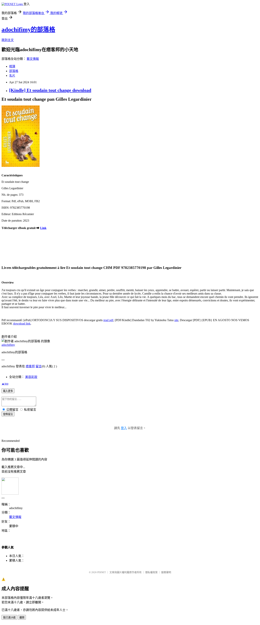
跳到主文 (8, 40)
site (176, 320)
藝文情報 (33, 58)
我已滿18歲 (9, 617)
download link (21, 323)
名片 (12, 75)
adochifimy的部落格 (28, 29)
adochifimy (8, 344)
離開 (21, 617)
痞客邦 (30, 366)
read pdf (108, 320)
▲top (5, 383)
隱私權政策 (151, 572)
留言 (39, 366)
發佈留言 (8, 414)
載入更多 (8, 391)
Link (43, 228)
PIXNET (101, 572)
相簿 (12, 66)
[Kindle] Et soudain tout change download (50, 90)
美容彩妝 (31, 377)
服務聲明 (166, 572)
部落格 (13, 71)
